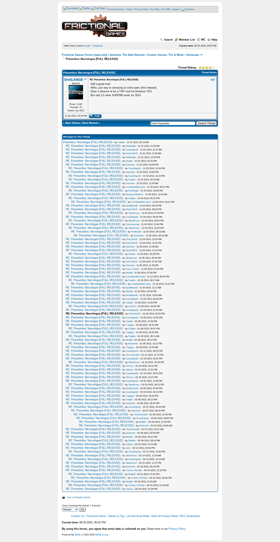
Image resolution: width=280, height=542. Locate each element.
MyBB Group (101, 534)
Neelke (129, 161)
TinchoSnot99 (132, 355)
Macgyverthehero (134, 194)
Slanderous (134, 213)
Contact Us (77, 516)
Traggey (130, 325)
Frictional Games (115, 9)
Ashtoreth (133, 343)
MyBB (78, 534)
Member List (187, 39)
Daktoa (129, 444)
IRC (203, 39)
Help (214, 39)
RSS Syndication (190, 516)
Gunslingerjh (132, 149)
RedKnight (131, 146)
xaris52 (132, 306)
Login (87, 45)
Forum (129, 9)
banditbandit (132, 205)
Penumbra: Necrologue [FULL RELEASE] (87, 142)
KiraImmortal (132, 388)
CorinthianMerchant (135, 187)
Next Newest (90, 122)
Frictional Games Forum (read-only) (84, 54)
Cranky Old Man (134, 470)
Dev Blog (154, 9)
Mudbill (129, 272)
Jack (128, 448)
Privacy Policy (141, 9)
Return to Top (116, 516)
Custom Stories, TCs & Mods (165, 54)
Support (176, 9)
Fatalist (121, 142)
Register (97, 45)
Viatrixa (129, 369)
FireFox (129, 366)
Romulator (139, 235)
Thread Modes (209, 72)
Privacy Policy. (177, 528)
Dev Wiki (165, 9)
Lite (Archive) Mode (137, 516)
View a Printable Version (79, 497)
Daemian (130, 164)
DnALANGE (132, 153)
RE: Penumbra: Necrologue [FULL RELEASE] (93, 145)
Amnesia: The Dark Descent (127, 54)
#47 (213, 79)
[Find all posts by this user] (95, 117)
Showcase (192, 54)
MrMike (142, 422)
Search (168, 39)
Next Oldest (72, 122)
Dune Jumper (132, 269)
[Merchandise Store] (188, 9)
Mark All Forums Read (164, 516)
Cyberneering (132, 224)
